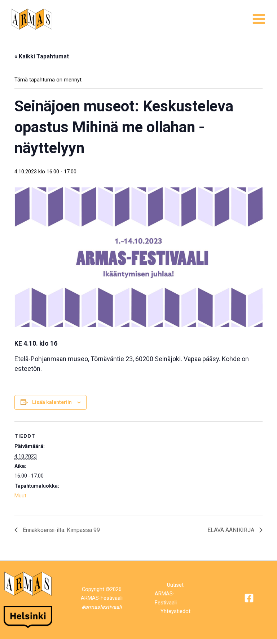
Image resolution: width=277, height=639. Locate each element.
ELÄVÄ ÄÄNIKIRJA (231, 530)
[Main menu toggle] (259, 19)
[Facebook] (249, 598)
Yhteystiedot (175, 611)
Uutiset (175, 585)
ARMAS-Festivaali (166, 597)
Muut (20, 495)
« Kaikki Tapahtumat (41, 56)
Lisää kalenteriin (52, 402)
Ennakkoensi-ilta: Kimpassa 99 (60, 530)
